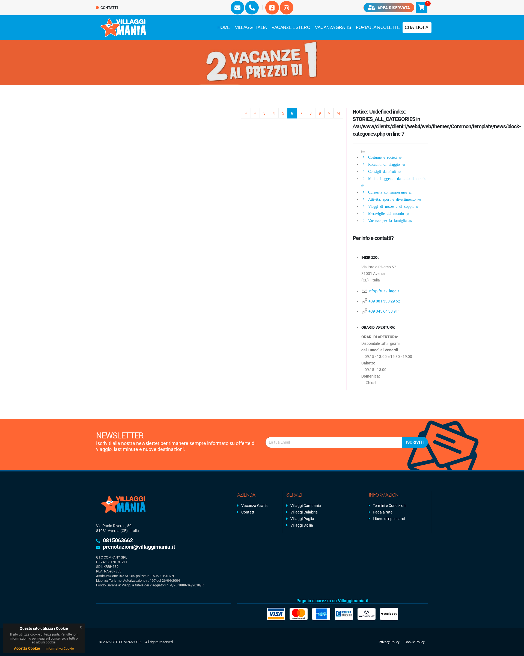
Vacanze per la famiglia (389, 220)
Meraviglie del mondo (387, 213)
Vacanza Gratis (333, 27)
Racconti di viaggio (385, 164)
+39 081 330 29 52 (384, 301)
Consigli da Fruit (383, 171)
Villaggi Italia (251, 27)
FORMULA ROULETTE (378, 27)
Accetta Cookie (27, 648)
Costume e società (384, 157)
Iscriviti (415, 442)
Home (224, 27)
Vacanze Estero (291, 27)
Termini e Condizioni (389, 505)
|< (246, 113)
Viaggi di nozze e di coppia (392, 206)
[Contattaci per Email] (237, 7)
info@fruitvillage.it (384, 291)
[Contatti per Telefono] (252, 7)
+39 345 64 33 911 (384, 311)
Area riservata (393, 7)
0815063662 (118, 540)
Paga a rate (382, 512)
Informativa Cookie (60, 649)
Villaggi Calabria (304, 512)
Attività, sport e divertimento (393, 199)
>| (338, 113)
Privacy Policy (389, 642)
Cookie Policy (415, 642)
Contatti (109, 7)
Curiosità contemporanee (389, 192)
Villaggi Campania (305, 505)
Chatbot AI (417, 27)
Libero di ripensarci (389, 519)
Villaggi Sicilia (301, 525)
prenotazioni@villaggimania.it (139, 547)
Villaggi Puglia (302, 519)
